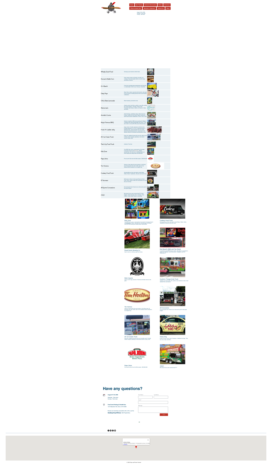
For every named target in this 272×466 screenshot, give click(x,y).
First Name (140, 394)
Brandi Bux (128, 223)
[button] (149, 8)
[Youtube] (115, 430)
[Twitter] (110, 430)
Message (140, 405)
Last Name (156, 394)
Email (139, 399)
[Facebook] (108, 430)
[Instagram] (113, 430)
